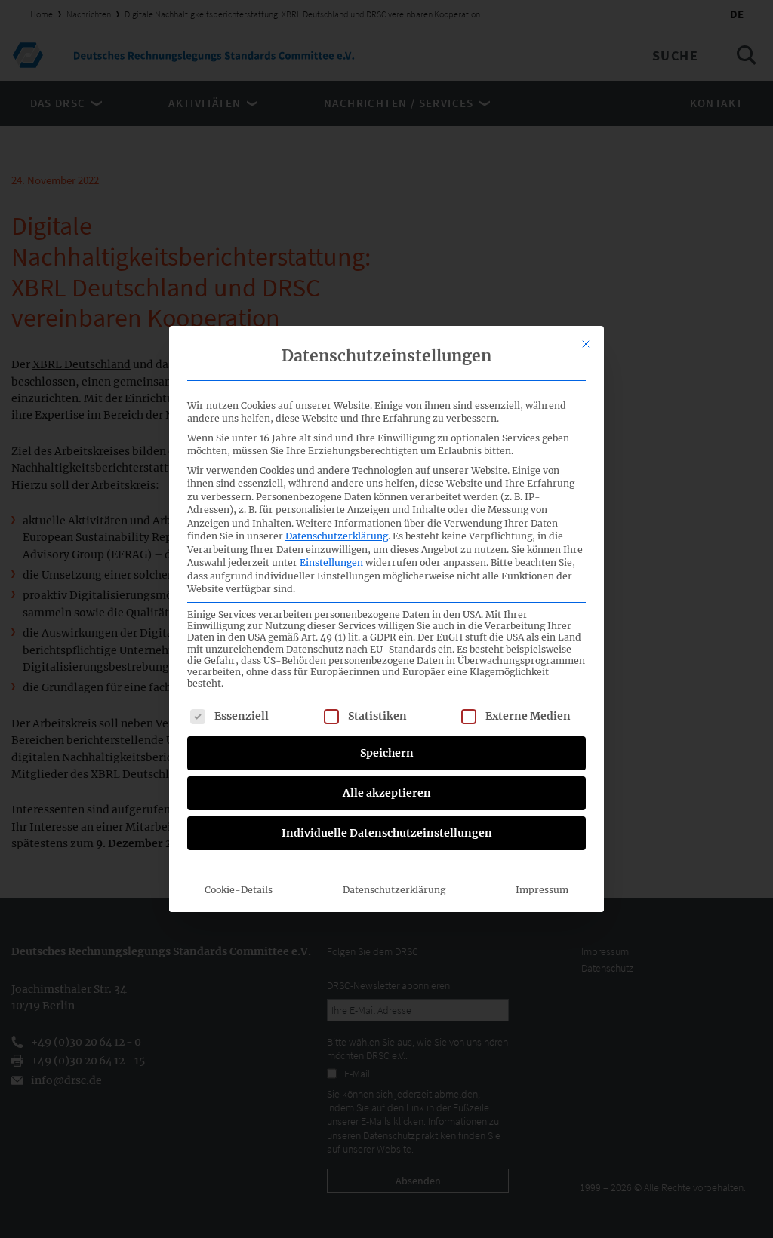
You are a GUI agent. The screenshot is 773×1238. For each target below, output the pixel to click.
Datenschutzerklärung (336, 536)
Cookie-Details (239, 889)
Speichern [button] (387, 753)
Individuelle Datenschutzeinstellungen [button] (387, 833)
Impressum (542, 889)
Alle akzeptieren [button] (387, 793)
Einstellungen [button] (331, 562)
